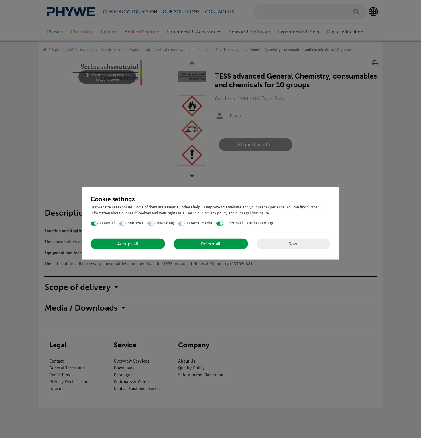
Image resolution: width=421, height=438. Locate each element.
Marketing (165, 223)
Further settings (260, 223)
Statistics (135, 223)
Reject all (210, 243)
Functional (234, 223)
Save (293, 243)
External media (199, 223)
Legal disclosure (255, 213)
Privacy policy (215, 213)
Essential (107, 223)
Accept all (127, 243)
